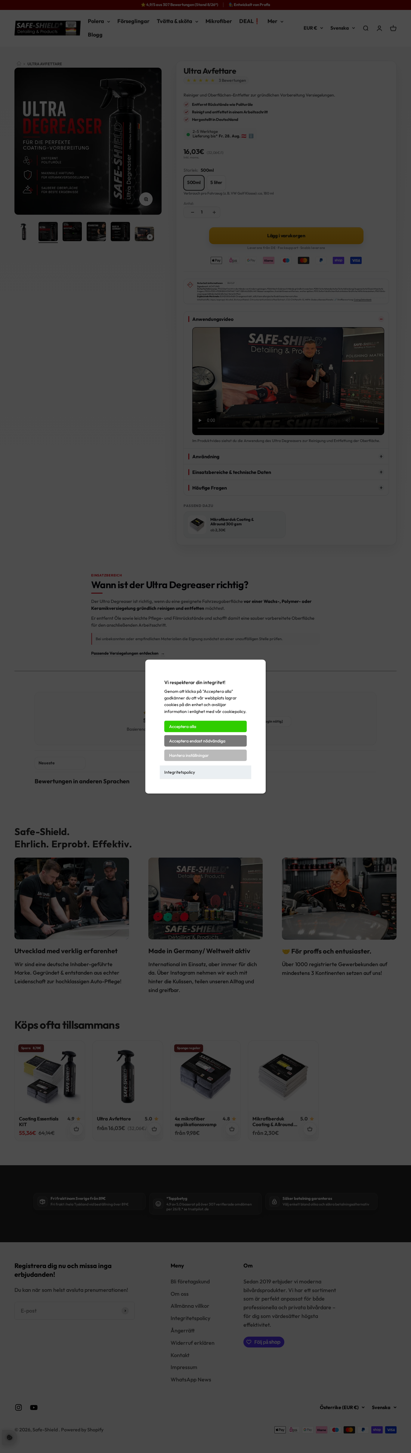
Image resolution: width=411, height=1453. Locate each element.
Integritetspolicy (179, 772)
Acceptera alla (182, 726)
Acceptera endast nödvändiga (197, 741)
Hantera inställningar (189, 755)
